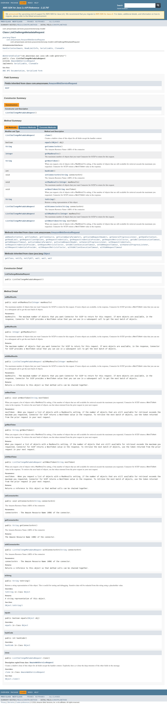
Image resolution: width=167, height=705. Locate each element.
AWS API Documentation (14, 71)
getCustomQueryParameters (68, 237)
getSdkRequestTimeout (15, 242)
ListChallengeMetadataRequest (20, 113)
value (16, 56)
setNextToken (51, 189)
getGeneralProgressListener (123, 237)
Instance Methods (28, 127)
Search (120, 5)
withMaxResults (52, 214)
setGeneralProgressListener (92, 242)
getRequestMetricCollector (115, 240)
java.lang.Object (9, 37)
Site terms (10, 702)
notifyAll (28, 258)
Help (36, 3)
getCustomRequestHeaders (95, 237)
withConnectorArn (53, 206)
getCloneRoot (31, 237)
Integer (9, 154)
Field (19, 25)
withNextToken (51, 221)
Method (34, 25)
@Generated (8, 56)
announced (13, 14)
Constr (26, 25)
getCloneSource (47, 237)
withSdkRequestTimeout (111, 247)
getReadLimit (11, 240)
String (8, 146)
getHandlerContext (147, 237)
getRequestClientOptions (32, 240)
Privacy (3, 702)
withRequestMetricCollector (52, 247)
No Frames (39, 22)
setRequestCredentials (119, 242)
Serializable (46, 48)
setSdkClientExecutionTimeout (80, 245)
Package (14, 3)
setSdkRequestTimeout (107, 245)
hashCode (49, 171)
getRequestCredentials (57, 240)
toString (49, 199)
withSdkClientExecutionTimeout (83, 247)
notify (19, 258)
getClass (9, 258)
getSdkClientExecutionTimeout (145, 240)
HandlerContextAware (12, 48)
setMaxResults (51, 182)
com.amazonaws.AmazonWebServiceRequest (26, 40)
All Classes (54, 22)
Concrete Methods (48, 127)
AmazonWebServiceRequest (23, 61)
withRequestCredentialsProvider (20, 247)
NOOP (7, 88)
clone (47, 135)
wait (37, 258)
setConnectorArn (53, 175)
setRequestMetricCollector (50, 245)
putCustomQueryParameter (40, 242)
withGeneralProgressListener (134, 245)
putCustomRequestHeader (65, 242)
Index (30, 3)
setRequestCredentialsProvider (20, 245)
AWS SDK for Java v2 (104, 14)
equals (48, 142)
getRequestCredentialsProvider (85, 240)
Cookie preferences (22, 702)
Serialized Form (34, 71)
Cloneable (59, 48)
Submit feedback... (123, 8)
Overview (5, 3)
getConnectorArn (53, 146)
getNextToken (51, 161)
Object (55, 142)
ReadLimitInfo (31, 48)
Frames (30, 22)
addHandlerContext (14, 237)
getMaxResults (51, 154)
